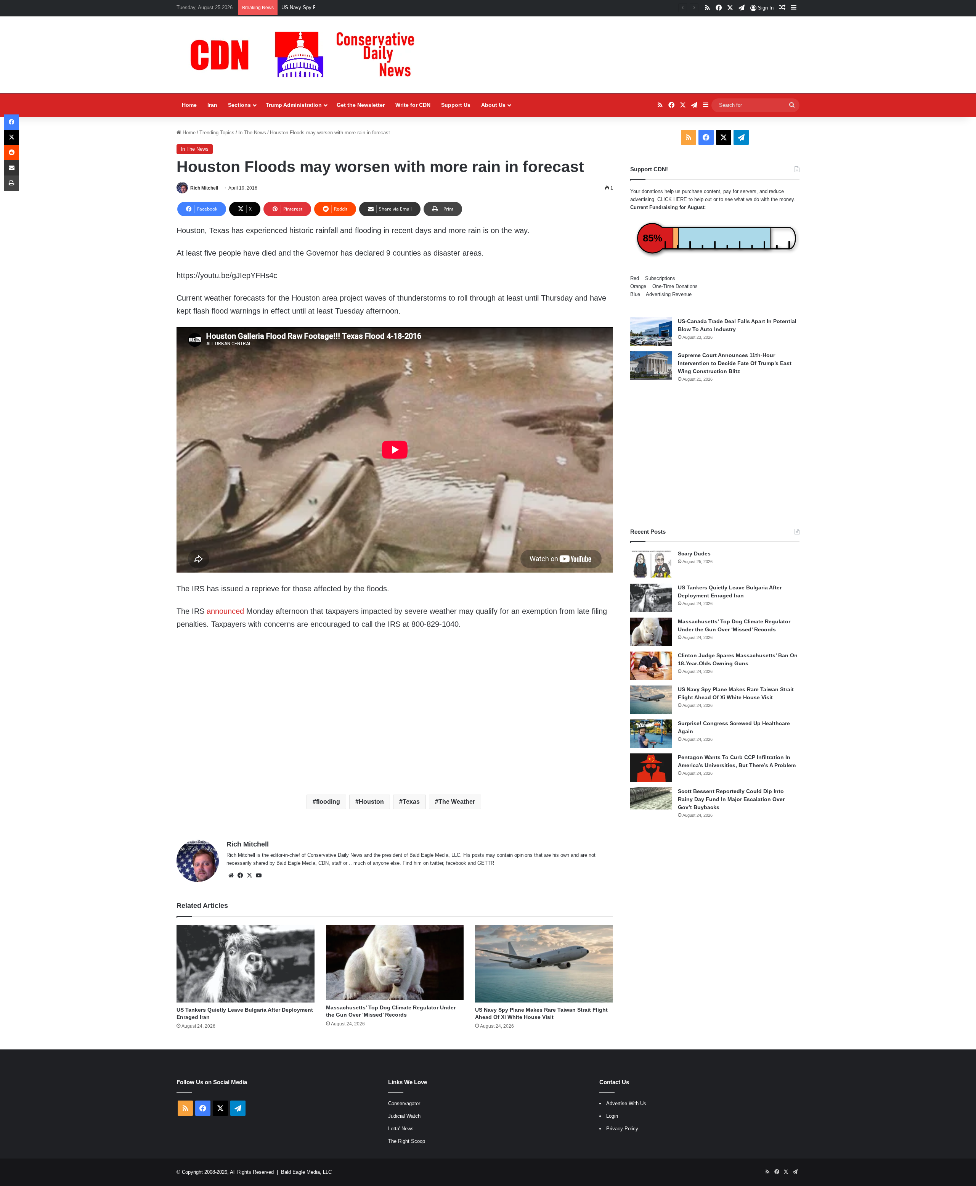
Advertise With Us (626, 1103)
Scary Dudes (694, 553)
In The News (252, 132)
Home (189, 105)
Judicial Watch (404, 1116)
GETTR (485, 863)
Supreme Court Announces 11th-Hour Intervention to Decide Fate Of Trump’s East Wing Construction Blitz (734, 363)
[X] (249, 875)
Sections (239, 105)
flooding (328, 801)
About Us (493, 105)
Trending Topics (216, 132)
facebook (456, 863)
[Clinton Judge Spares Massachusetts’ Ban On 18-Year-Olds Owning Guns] (651, 666)
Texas (411, 801)
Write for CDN (412, 105)
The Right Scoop (406, 1141)
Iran (212, 105)
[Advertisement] (714, 455)
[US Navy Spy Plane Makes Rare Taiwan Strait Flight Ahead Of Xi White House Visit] (544, 964)
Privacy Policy (622, 1128)
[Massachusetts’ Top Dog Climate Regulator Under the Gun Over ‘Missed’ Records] (395, 962)
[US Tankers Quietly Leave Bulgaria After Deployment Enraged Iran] (246, 964)
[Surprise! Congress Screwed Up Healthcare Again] (651, 733)
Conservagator (404, 1103)
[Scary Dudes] (651, 564)
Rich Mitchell (204, 188)
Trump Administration (294, 105)
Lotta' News (401, 1128)
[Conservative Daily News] (306, 54)
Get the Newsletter (361, 105)
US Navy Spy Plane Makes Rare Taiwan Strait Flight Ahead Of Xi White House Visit (374, 7)
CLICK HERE (672, 199)
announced (225, 611)
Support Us (455, 105)
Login (612, 1116)
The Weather (456, 801)
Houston (371, 801)
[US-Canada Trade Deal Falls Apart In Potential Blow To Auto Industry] (651, 331)
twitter (436, 863)
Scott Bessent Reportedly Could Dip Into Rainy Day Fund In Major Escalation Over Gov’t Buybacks (731, 799)
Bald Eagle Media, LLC (306, 1172)
